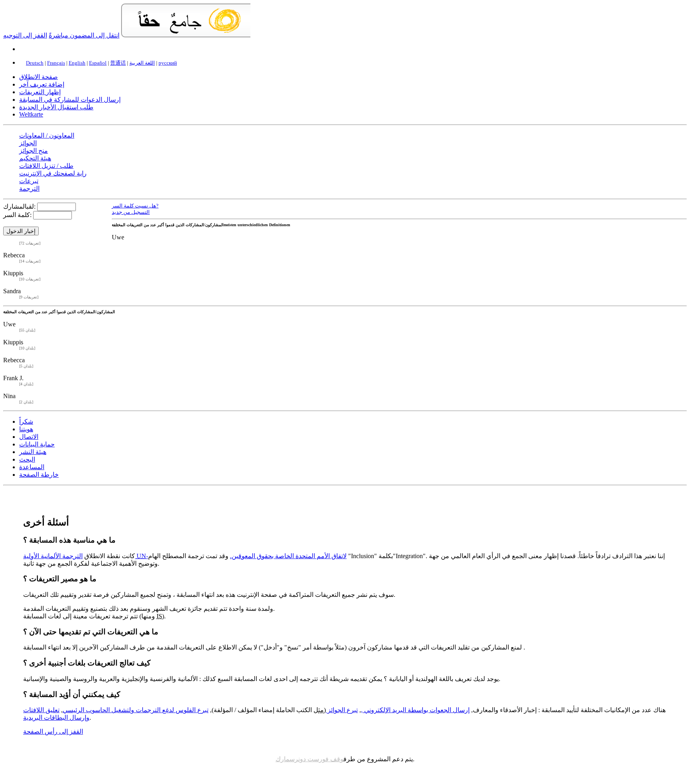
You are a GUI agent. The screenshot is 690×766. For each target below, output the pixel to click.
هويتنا (26, 429)
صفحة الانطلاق (38, 76)
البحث (27, 459)
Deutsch (35, 63)
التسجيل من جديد (131, 212)
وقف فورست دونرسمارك (309, 759)
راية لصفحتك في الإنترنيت (53, 173)
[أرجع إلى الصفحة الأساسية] (186, 35)
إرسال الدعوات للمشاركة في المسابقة (70, 99)
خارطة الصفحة (39, 474)
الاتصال (28, 436)
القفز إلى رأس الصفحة (53, 731)
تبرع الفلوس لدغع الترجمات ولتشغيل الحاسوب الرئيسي (135, 710)
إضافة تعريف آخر (41, 84)
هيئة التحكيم (35, 158)
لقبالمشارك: (19, 206)
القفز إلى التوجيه (25, 35)
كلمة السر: (17, 214)
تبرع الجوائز (342, 710)
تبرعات (28, 181)
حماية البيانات (37, 444)
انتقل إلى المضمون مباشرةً (84, 35)
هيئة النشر (32, 451)
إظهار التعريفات (40, 92)
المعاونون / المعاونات (46, 135)
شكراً (26, 421)
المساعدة (31, 467)
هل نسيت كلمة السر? (135, 206)
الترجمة (29, 188)
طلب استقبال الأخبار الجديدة (56, 107)
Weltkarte (31, 114)
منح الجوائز (33, 150)
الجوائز (28, 143)
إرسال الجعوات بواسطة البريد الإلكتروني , (415, 710)
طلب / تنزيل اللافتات (46, 165)
